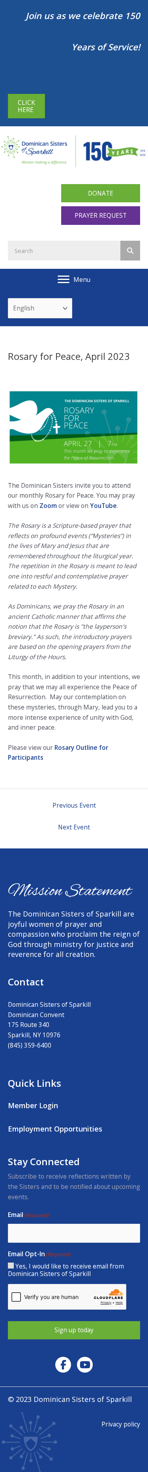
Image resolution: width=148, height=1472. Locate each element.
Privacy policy (120, 1424)
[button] (100, 193)
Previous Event (74, 805)
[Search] (130, 251)
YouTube (103, 505)
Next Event (74, 827)
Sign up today (74, 1330)
